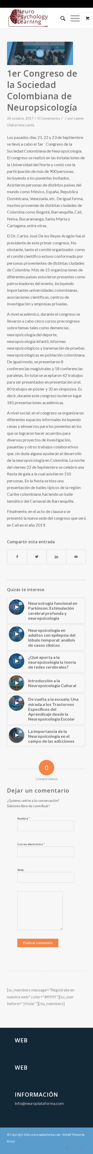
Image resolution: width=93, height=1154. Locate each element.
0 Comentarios (48, 118)
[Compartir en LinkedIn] (56, 556)
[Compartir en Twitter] (37, 556)
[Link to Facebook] (59, 1147)
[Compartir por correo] (76, 556)
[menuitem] (60, 18)
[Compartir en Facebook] (17, 556)
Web (20, 870)
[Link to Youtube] (67, 1147)
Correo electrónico (31, 844)
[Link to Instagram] (74, 1147)
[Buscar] (60, 18)
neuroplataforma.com (46, 1134)
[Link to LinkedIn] (82, 1147)
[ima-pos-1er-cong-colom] (40, 53)
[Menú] (72, 18)
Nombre (23, 818)
